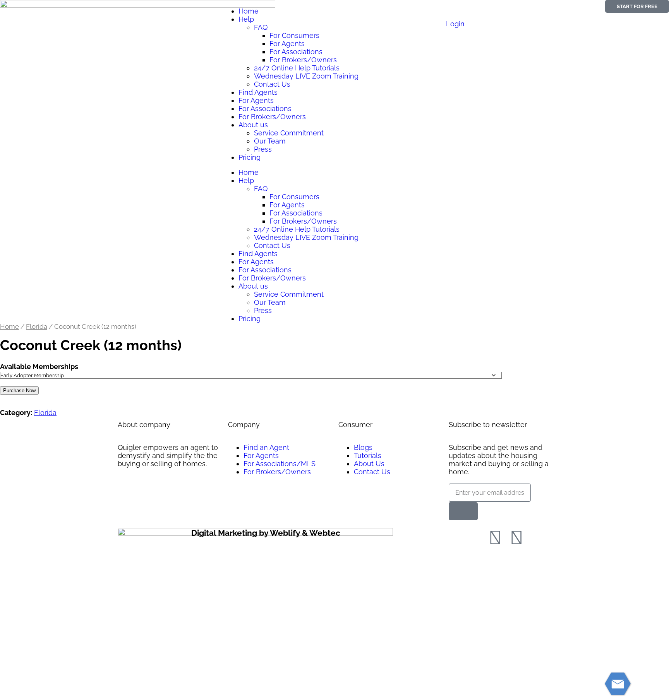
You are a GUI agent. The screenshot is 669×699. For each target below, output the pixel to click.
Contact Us (272, 84)
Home (248, 11)
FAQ (261, 27)
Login (455, 24)
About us (253, 125)
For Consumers (294, 35)
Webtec (324, 533)
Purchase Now (19, 390)
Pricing (249, 157)
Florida (36, 326)
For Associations (295, 52)
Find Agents (258, 92)
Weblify (285, 533)
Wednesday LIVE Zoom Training (306, 76)
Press (263, 149)
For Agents (287, 43)
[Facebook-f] (495, 537)
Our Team (270, 141)
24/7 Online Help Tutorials (297, 68)
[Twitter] (516, 537)
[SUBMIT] (463, 511)
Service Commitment (289, 133)
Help (246, 19)
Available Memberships (39, 366)
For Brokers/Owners (303, 60)
